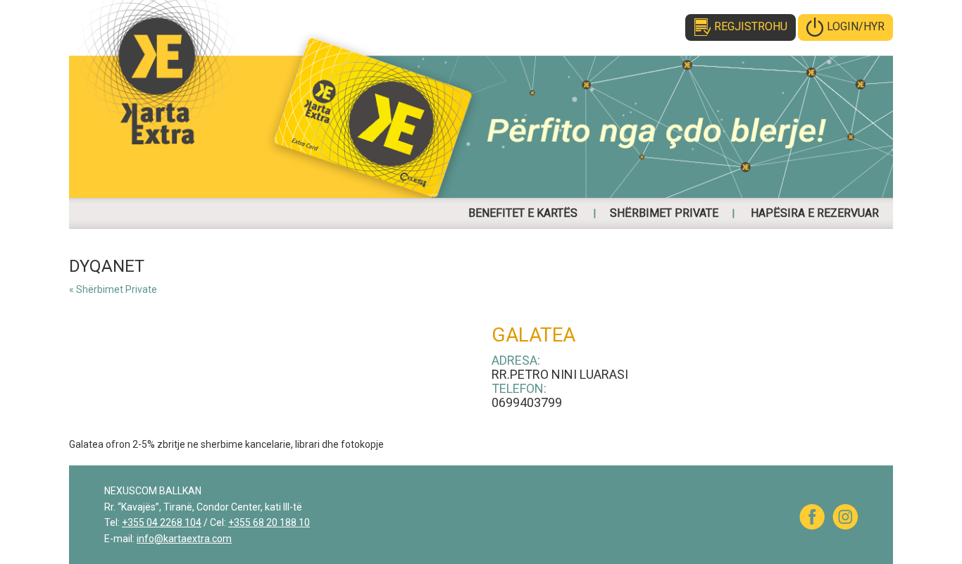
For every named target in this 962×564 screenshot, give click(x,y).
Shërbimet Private (664, 213)
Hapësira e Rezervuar (815, 213)
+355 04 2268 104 (161, 522)
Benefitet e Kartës (522, 213)
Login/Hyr (856, 26)
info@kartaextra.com (184, 538)
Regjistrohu (750, 26)
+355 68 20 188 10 (269, 522)
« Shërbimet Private (113, 289)
